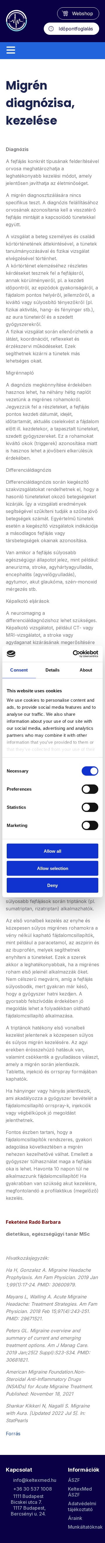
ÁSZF (74, 1480)
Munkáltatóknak (85, 1527)
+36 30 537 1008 (32, 1489)
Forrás (13, 1433)
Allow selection (52, 868)
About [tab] (86, 669)
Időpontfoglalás (76, 29)
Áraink (75, 1518)
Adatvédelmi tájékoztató (82, 1506)
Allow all (52, 851)
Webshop (82, 13)
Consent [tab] (19, 669)
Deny (52, 885)
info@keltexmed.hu (34, 1480)
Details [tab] (53, 669)
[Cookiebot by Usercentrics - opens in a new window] (74, 654)
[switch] (90, 789)
